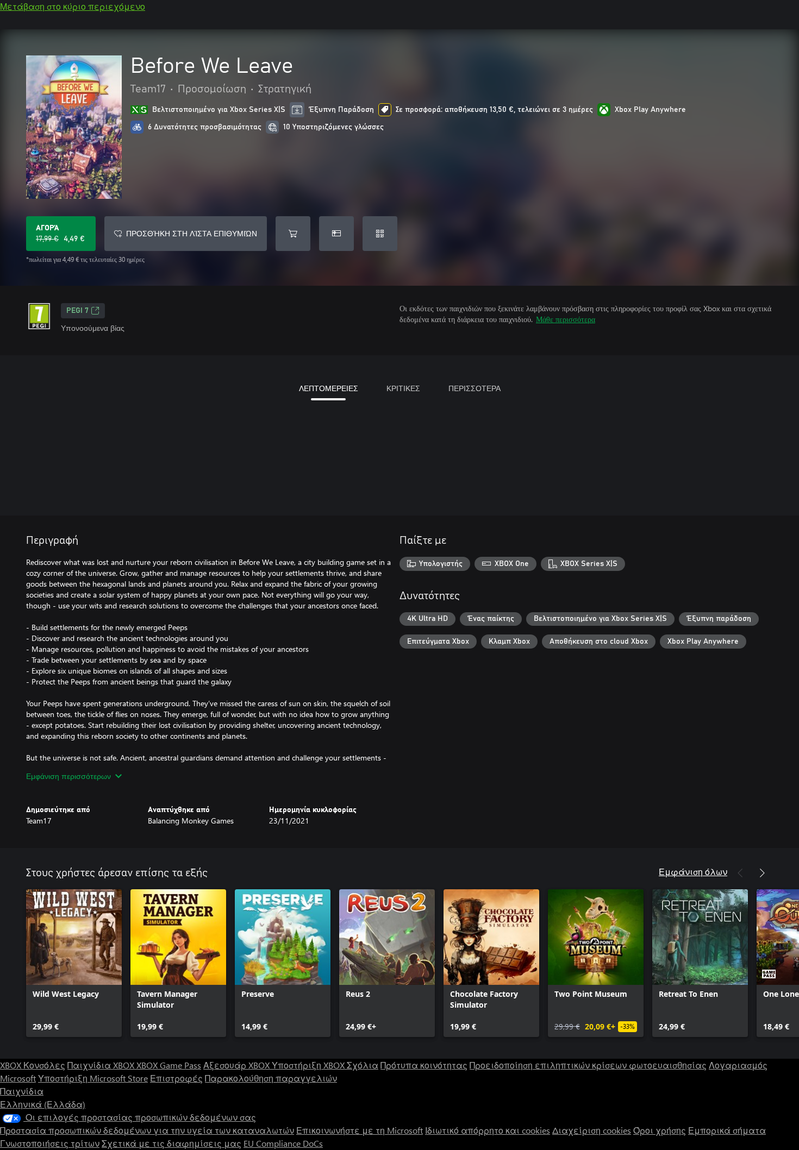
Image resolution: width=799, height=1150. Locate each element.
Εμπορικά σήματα (727, 1130)
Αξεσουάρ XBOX (237, 1065)
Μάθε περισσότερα (565, 319)
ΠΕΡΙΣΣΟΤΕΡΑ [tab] (474, 388)
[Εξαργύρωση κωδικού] (380, 233)
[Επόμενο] (762, 873)
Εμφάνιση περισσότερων (68, 776)
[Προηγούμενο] (740, 873)
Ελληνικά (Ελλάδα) (42, 1104)
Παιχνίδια (21, 1091)
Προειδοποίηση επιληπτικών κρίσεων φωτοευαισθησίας (588, 1065)
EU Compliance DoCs (283, 1143)
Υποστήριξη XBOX (309, 1065)
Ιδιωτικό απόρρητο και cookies (487, 1130)
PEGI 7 (77, 311)
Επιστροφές (176, 1078)
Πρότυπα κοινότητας (423, 1065)
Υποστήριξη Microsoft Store (93, 1078)
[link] (74, 963)
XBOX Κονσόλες (32, 1065)
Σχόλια (362, 1065)
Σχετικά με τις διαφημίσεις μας (171, 1143)
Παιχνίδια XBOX (101, 1065)
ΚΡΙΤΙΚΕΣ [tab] (403, 388)
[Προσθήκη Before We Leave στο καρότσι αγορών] (293, 233)
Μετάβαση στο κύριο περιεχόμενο (72, 6)
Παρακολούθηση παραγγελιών (271, 1078)
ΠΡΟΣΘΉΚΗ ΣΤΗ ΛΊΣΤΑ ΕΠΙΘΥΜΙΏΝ (191, 233)
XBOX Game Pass (168, 1065)
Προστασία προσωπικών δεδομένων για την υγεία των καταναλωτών (147, 1130)
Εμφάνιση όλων (693, 871)
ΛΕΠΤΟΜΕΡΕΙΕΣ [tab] (328, 388)
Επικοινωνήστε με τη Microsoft (359, 1130)
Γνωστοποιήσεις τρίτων (49, 1143)
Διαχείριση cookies (591, 1130)
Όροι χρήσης (659, 1130)
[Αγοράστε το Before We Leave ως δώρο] (336, 233)
